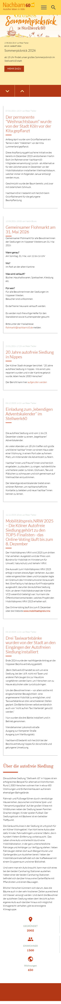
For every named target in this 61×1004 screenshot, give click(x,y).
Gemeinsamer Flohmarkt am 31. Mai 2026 (30, 229)
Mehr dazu (14, 68)
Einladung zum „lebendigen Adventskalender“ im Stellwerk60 (29, 414)
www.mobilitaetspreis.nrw (36, 610)
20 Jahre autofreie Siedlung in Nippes (30, 354)
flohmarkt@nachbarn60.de (19, 327)
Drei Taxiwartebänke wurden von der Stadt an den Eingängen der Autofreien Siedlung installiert (31, 644)
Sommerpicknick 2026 (20, 50)
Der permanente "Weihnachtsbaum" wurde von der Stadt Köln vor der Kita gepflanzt (29, 123)
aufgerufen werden (37, 382)
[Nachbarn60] (25, 7)
